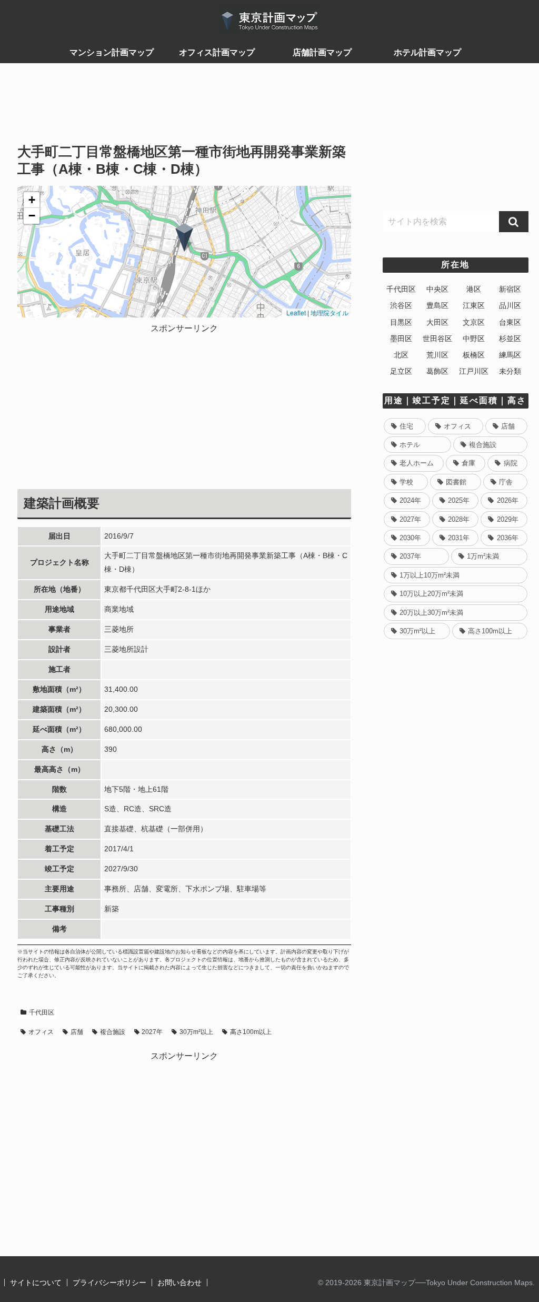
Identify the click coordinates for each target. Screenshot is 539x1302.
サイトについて (36, 1282)
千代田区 (41, 1012)
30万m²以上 (196, 1032)
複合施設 (112, 1032)
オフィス (41, 1032)
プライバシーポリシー (109, 1282)
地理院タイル (329, 312)
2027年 (152, 1032)
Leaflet (295, 312)
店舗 (77, 1032)
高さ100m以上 (251, 1032)
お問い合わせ (179, 1282)
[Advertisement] (184, 108)
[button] (184, 237)
